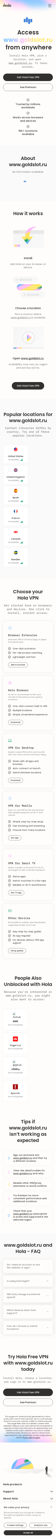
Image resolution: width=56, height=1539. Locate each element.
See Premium (28, 87)
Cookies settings (15, 1525)
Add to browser (18, 664)
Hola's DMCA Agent (31, 1437)
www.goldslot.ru (20, 63)
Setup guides (17, 950)
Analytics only (40, 1525)
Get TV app (16, 892)
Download (15, 722)
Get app (15, 837)
